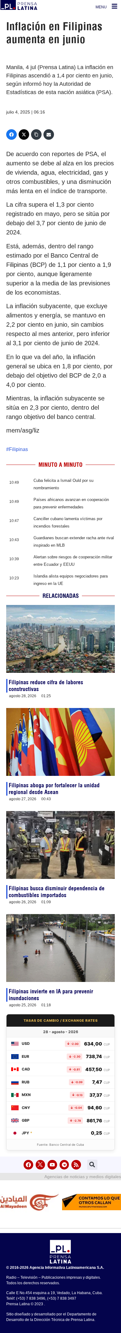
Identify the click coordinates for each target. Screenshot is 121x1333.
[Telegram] (64, 1164)
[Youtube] (52, 1164)
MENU (101, 7)
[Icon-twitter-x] (40, 1164)
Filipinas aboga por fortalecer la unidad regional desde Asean (54, 789)
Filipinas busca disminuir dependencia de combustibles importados (57, 892)
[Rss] (76, 1164)
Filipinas (18, 449)
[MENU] (114, 6)
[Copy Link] (36, 134)
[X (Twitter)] (24, 134)
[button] (92, 1165)
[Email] (48, 134)
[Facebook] (11, 134)
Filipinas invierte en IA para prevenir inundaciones (51, 995)
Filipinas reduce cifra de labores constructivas (46, 686)
